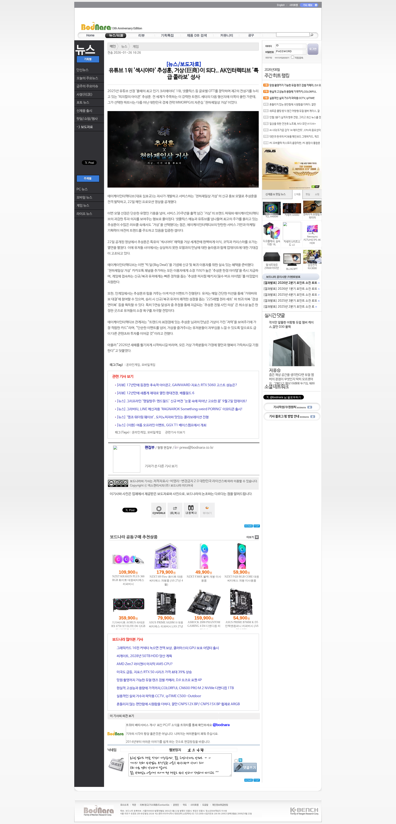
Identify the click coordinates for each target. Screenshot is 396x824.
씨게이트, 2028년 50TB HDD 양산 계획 (144, 656)
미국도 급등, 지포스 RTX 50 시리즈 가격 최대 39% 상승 (154, 672)
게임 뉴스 (83, 205)
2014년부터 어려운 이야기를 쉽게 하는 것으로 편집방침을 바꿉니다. (168, 742)
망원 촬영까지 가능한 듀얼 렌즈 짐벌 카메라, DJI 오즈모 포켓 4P (159, 680)
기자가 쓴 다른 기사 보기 (161, 466)
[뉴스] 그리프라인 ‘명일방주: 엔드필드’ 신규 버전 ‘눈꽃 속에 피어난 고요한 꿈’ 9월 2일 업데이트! (181, 401)
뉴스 (124, 47)
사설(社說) (85, 94)
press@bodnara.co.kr (196, 448)
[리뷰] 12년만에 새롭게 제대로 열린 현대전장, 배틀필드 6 (155, 393)
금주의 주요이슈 (87, 86)
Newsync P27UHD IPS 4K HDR (312, 240)
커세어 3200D (292, 215)
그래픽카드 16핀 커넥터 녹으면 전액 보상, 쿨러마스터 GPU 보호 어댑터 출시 (167, 648)
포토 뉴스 (83, 102)
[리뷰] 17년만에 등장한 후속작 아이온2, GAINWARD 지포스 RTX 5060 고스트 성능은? (176, 385)
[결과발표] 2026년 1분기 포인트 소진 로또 (291, 289)
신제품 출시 (84, 111)
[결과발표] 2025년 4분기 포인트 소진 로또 (291, 295)
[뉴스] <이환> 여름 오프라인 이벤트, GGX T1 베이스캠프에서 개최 (161, 425)
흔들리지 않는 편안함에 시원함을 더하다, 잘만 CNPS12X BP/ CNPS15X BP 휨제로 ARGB (178, 704)
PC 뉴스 (82, 189)
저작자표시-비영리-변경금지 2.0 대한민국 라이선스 (188, 481)
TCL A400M (271, 216)
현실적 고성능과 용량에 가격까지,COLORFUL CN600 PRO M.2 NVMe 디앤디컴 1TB (175, 688)
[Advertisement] (224, 21)
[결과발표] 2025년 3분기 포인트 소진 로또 (291, 301)
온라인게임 (133, 365)
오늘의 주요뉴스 (87, 78)
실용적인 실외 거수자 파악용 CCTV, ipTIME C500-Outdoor (158, 696)
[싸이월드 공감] (158, 510)
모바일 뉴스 (84, 197)
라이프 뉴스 (84, 214)
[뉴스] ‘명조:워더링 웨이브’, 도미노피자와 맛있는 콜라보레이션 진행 (162, 417)
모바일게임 (148, 365)
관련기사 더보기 (175, 432)
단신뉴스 (82, 70)
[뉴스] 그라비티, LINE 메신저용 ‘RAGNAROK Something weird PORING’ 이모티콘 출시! (179, 409)
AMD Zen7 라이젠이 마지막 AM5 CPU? (144, 664)
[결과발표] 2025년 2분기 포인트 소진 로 (289, 306)
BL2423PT (292, 269)
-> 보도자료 (85, 127)
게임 (136, 47)
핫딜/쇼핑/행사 (87, 119)
